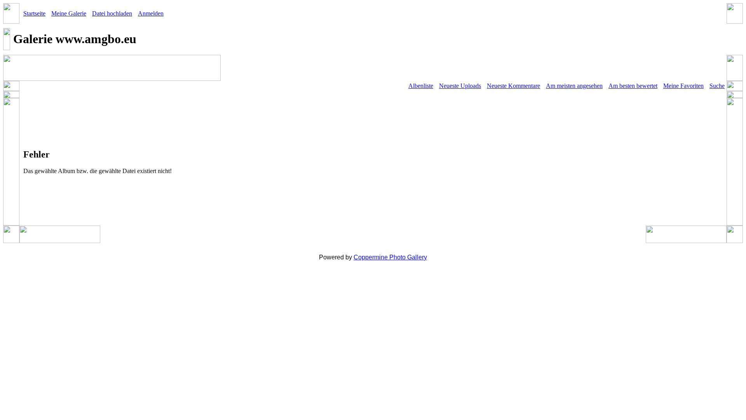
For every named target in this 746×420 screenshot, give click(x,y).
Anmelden (151, 13)
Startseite (34, 13)
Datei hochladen (112, 13)
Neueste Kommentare (513, 85)
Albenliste (420, 85)
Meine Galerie (68, 13)
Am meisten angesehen (574, 85)
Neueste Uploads (460, 85)
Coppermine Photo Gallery (390, 257)
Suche (717, 85)
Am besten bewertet (632, 85)
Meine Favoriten (683, 85)
